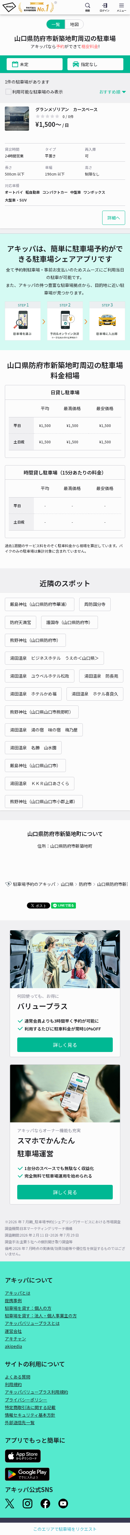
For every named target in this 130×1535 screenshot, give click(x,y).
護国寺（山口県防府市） (69, 622)
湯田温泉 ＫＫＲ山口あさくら (39, 783)
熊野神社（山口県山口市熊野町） (41, 712)
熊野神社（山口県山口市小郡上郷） (44, 801)
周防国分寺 (95, 604)
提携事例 (13, 1300)
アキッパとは (17, 1293)
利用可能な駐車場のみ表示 (37, 92)
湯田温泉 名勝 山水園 (33, 747)
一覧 (55, 24)
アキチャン (15, 1339)
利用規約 (13, 1384)
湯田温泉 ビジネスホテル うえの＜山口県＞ (54, 658)
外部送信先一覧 (19, 1422)
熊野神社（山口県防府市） (35, 640)
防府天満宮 (20, 622)
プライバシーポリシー (26, 1400)
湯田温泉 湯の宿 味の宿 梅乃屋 (44, 730)
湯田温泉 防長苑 (101, 676)
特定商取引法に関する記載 (30, 1407)
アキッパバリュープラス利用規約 (36, 1392)
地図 (74, 24)
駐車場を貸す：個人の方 (28, 1308)
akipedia (13, 1346)
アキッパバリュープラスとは (32, 1323)
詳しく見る (65, 1044)
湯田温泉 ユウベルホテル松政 (39, 676)
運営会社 (13, 1331)
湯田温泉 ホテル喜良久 (95, 694)
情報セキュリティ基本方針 (30, 1415)
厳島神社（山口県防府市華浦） (39, 604)
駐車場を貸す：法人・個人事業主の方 (41, 1316)
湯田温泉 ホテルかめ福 (33, 694)
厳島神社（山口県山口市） (35, 765)
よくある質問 (17, 1377)
